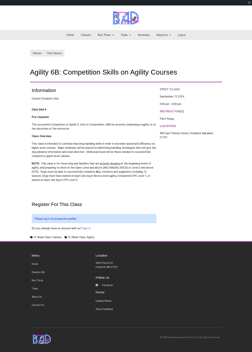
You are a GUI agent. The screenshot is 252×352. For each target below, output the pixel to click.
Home (70, 35)
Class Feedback (104, 309)
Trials (35, 288)
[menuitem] (249, 2)
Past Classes (54, 53)
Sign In (86, 228)
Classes (86, 35)
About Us (37, 296)
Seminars (143, 35)
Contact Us (38, 305)
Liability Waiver (104, 301)
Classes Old (38, 272)
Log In (181, 35)
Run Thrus (37, 280)
